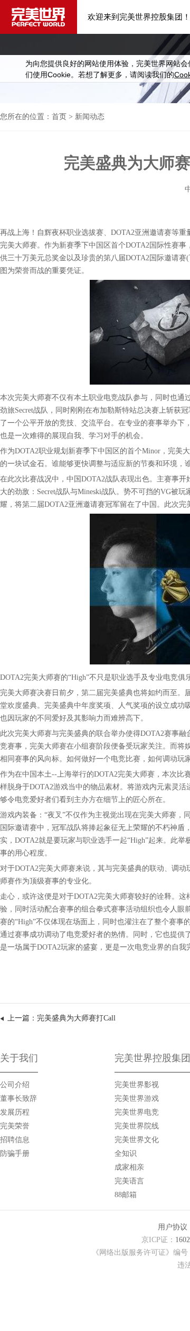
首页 (59, 117)
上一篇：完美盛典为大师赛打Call (61, 1018)
